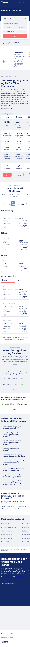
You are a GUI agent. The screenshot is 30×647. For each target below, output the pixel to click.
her (23, 339)
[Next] (26, 203)
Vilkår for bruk (15, 634)
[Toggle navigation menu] (28, 2)
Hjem (2, 549)
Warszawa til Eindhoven (8, 527)
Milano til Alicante (6, 542)
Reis (8, 549)
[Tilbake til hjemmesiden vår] (4, 2)
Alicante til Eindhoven (7, 531)
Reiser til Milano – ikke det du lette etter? (14, 506)
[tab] (8, 280)
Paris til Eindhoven (6, 524)
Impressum (4, 634)
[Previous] (3, 373)
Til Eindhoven (15, 549)
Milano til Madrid (6, 535)
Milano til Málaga (6, 538)
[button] (9, 27)
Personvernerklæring (7, 637)
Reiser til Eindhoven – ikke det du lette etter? (13, 510)
